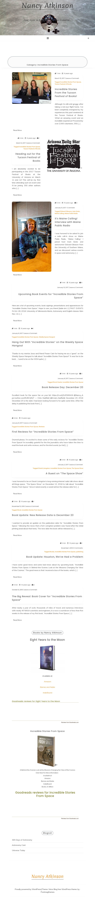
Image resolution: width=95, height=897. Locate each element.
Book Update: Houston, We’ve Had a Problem (54, 556)
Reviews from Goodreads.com (70, 722)
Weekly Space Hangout (47, 337)
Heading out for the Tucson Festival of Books (27, 157)
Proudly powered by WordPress (28, 889)
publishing (79, 551)
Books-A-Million (47, 787)
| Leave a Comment (72, 78)
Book (55, 382)
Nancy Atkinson (47, 6)
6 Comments (78, 548)
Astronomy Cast (19, 845)
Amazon (47, 681)
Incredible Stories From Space (70, 82)
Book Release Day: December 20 (62, 387)
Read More (17, 130)
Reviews (42, 426)
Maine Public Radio (71, 213)
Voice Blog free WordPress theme (63, 889)
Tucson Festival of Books (63, 84)
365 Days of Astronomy (22, 840)
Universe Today (18, 850)
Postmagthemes (47, 892)
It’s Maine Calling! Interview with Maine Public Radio (68, 222)
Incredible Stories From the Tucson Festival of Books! (66, 93)
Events (59, 382)
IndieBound (47, 692)
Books (52, 551)
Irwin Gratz (76, 211)
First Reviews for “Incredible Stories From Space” (43, 431)
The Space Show (77, 468)
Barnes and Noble (47, 687)
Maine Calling (59, 213)
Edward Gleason (66, 211)
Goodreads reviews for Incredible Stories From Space (45, 794)
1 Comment (70, 208)
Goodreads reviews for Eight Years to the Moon (36, 701)
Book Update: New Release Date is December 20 (43, 515)
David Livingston (44, 468)
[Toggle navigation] (48, 38)
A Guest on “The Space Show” (64, 473)
